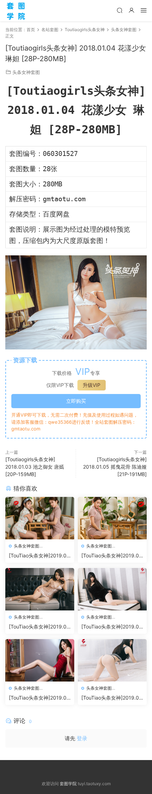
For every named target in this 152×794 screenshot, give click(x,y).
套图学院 (68, 783)
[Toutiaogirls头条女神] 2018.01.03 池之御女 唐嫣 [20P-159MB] (34, 466)
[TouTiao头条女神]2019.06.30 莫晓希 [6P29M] (37, 555)
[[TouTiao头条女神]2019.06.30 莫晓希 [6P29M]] (39, 518)
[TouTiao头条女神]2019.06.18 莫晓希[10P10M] (37, 698)
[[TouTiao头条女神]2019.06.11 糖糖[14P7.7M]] (112, 660)
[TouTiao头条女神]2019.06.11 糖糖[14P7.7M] (110, 698)
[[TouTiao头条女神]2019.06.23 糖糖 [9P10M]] (112, 589)
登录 (82, 738)
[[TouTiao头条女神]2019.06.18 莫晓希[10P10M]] (39, 660)
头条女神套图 (26, 72)
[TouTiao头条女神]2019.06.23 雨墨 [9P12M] (37, 627)
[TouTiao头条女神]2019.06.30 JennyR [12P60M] (110, 555)
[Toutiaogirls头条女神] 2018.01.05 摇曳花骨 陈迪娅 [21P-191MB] (115, 466)
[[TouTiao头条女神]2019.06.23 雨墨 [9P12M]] (39, 589)
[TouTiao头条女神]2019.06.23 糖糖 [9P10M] (110, 627)
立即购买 (76, 401)
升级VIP (91, 385)
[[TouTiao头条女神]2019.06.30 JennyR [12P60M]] (112, 518)
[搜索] (119, 10)
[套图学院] (16, 10)
